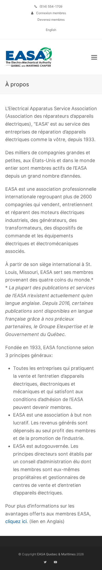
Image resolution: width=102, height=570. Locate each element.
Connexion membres (51, 13)
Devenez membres (51, 20)
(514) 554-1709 (50, 6)
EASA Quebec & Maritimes (56, 554)
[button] (94, 57)
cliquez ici (16, 521)
